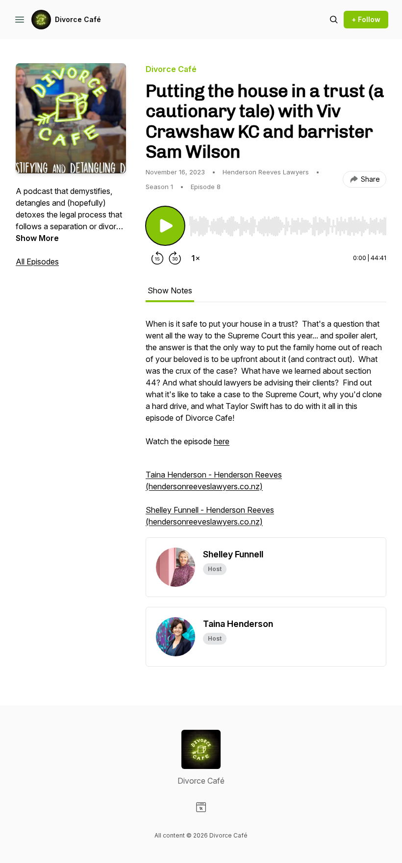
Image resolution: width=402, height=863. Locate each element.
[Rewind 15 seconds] (157, 258)
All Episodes (37, 261)
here (221, 441)
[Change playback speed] (195, 258)
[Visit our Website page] (201, 807)
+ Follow (366, 19)
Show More (37, 238)
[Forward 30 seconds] (175, 258)
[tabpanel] (266, 427)
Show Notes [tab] (170, 290)
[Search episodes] (334, 19)
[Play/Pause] (165, 225)
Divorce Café (78, 19)
